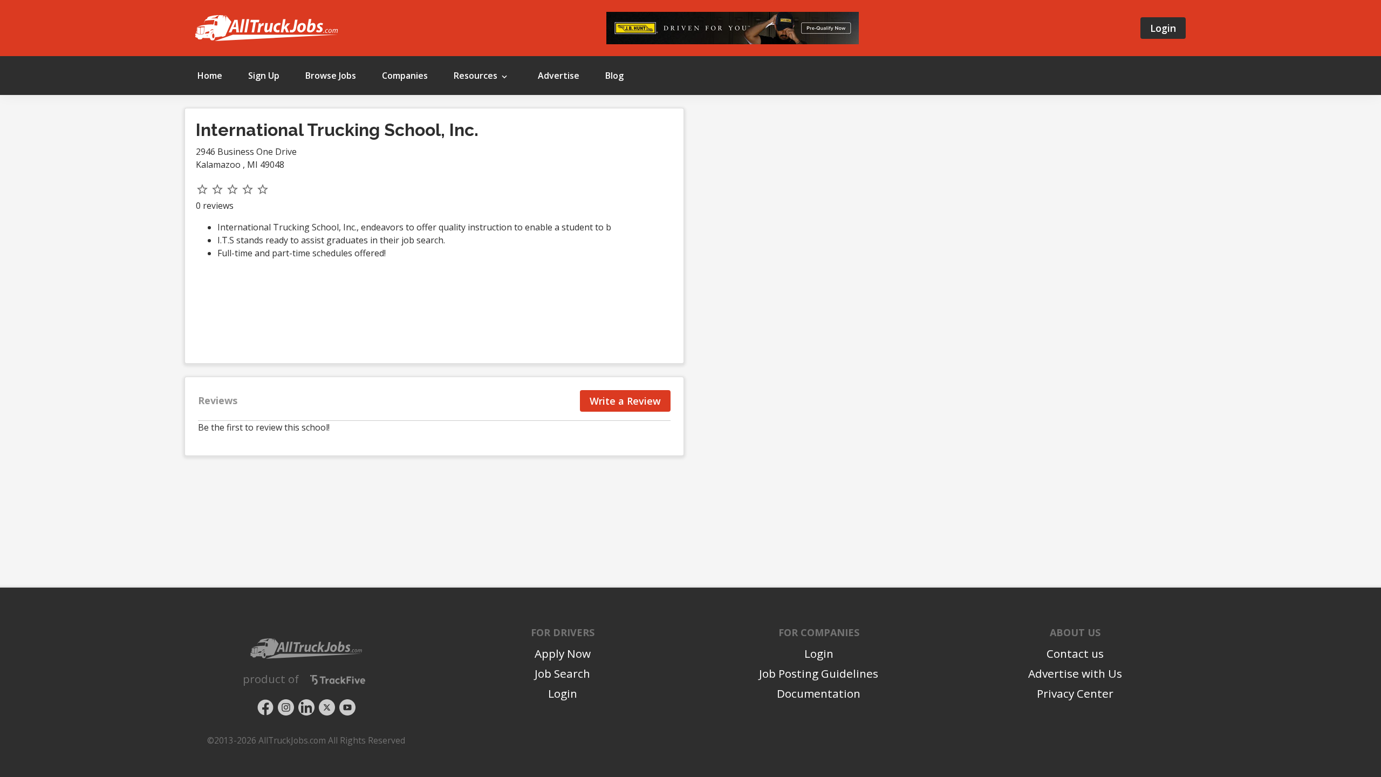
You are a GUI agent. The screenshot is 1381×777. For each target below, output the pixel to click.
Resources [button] (477, 75)
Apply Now (563, 653)
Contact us (1075, 653)
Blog (614, 75)
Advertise (558, 75)
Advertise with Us (1075, 673)
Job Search (562, 673)
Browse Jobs (330, 75)
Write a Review (625, 400)
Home (209, 75)
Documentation (818, 693)
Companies (405, 75)
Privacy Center (1075, 693)
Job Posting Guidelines (818, 673)
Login (1163, 28)
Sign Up (263, 75)
